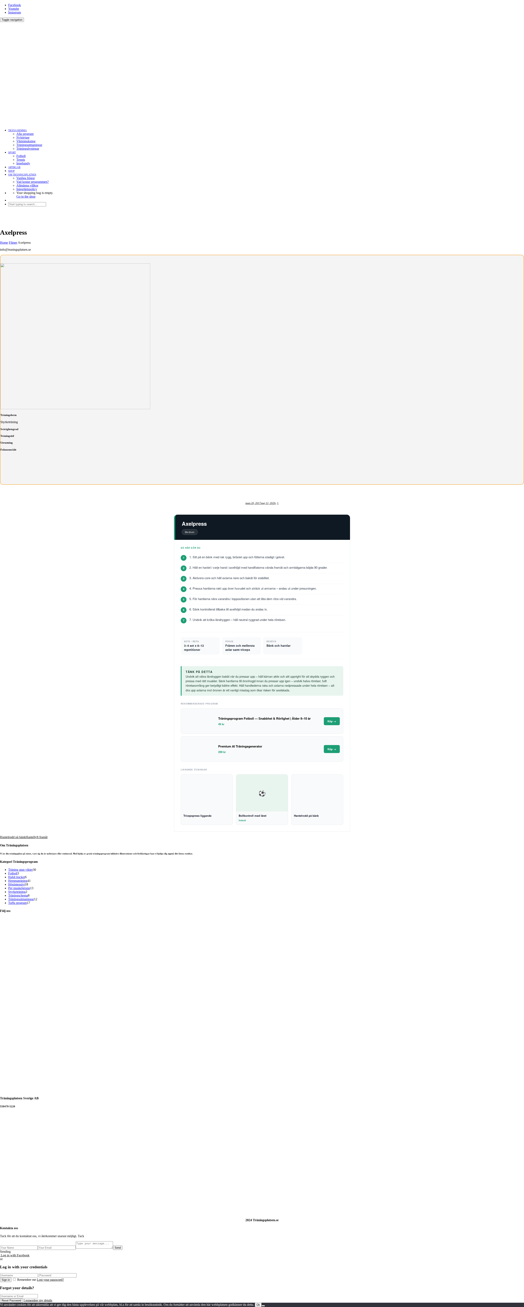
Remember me (26, 1279)
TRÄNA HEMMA (17, 130)
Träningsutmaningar (29, 145)
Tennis (20, 159)
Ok (258, 1304)
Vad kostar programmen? (32, 181)
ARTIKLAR (14, 167)
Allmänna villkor (27, 185)
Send (118, 1247)
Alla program (25, 134)
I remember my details (38, 1300)
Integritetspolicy (26, 189)
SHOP (11, 171)
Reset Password (11, 1300)
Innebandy (23, 163)
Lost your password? (50, 1279)
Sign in (6, 1279)
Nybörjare (22, 137)
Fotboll (21, 156)
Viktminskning (25, 141)
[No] (263, 1305)
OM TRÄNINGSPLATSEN (22, 174)
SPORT (12, 152)
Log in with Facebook (14, 1255)
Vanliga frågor (25, 178)
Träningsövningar (27, 148)
